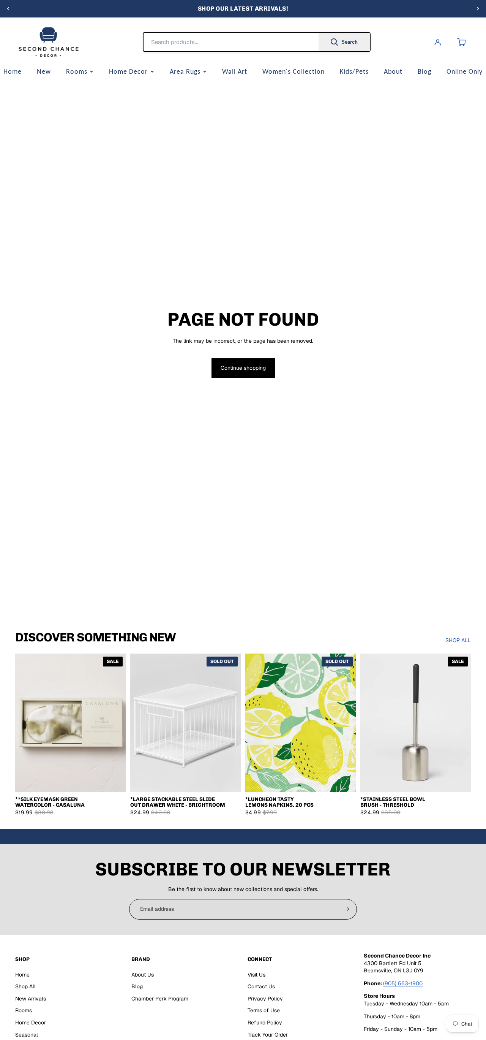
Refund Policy (265, 1022)
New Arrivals (30, 998)
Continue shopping (243, 367)
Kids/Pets (354, 71)
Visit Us (256, 974)
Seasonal (26, 1034)
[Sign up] (346, 909)
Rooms (76, 71)
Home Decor (128, 71)
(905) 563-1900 (403, 983)
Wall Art (234, 71)
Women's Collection (293, 71)
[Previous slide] (8, 8)
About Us (142, 974)
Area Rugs (185, 71)
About (393, 71)
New (44, 71)
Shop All (25, 986)
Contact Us (261, 986)
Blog (424, 71)
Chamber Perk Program (159, 998)
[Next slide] (477, 8)
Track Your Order (268, 1034)
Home (22, 974)
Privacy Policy (265, 998)
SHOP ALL (458, 640)
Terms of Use (264, 1010)
